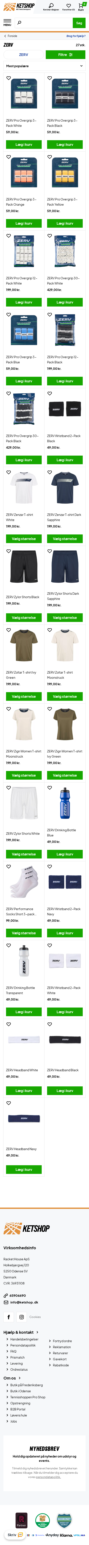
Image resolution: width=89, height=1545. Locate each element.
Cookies (35, 1317)
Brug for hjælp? (76, 36)
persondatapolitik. (48, 1477)
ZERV (23, 54)
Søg (79, 23)
